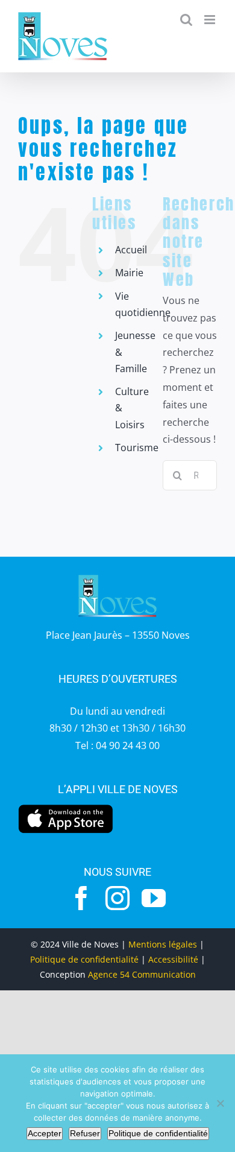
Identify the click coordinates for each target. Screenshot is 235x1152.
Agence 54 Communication (142, 974)
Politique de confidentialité (84, 959)
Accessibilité (173, 959)
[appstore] (65, 807)
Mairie (129, 272)
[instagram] (117, 898)
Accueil (131, 249)
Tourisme (136, 447)
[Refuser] (220, 1103)
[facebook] (81, 898)
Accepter (44, 1133)
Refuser (85, 1133)
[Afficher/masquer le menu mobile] (210, 19)
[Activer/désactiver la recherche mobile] (186, 19)
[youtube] (154, 898)
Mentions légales (162, 944)
